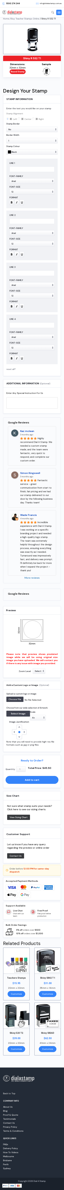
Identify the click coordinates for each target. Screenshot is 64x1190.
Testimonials (9, 1118)
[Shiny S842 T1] (48, 961)
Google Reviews (18, 422)
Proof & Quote (10, 1114)
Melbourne (8, 1156)
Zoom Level (25, 671)
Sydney (7, 1168)
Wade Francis (28, 515)
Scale (32, 712)
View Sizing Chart (18, 817)
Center (27, 119)
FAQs (5, 1144)
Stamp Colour (13, 146)
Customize (16, 994)
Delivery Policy (10, 1148)
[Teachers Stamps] (16, 961)
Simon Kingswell (30, 473)
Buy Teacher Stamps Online (25, 18)
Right (41, 119)
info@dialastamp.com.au (51, 3)
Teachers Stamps (16, 978)
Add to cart (32, 780)
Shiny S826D (47, 1033)
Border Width (12, 135)
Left (15, 119)
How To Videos (10, 1152)
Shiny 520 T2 (16, 1033)
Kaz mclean (27, 431)
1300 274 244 (13, 3)
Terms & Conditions (13, 1131)
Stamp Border (13, 123)
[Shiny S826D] (48, 1016)
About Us (8, 1106)
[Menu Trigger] (59, 12)
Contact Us (16, 855)
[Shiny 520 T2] (16, 1016)
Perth (6, 1164)
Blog (5, 1110)
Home (6, 18)
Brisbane (7, 1160)
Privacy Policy (10, 1127)
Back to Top (9, 1093)
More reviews (32, 577)
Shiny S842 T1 (47, 978)
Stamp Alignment (14, 113)
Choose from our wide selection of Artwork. (27, 708)
